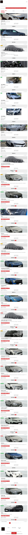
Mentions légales (14, 527)
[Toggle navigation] (27, 1)
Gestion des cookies (19, 528)
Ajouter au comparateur (4, 28)
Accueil (8, 527)
